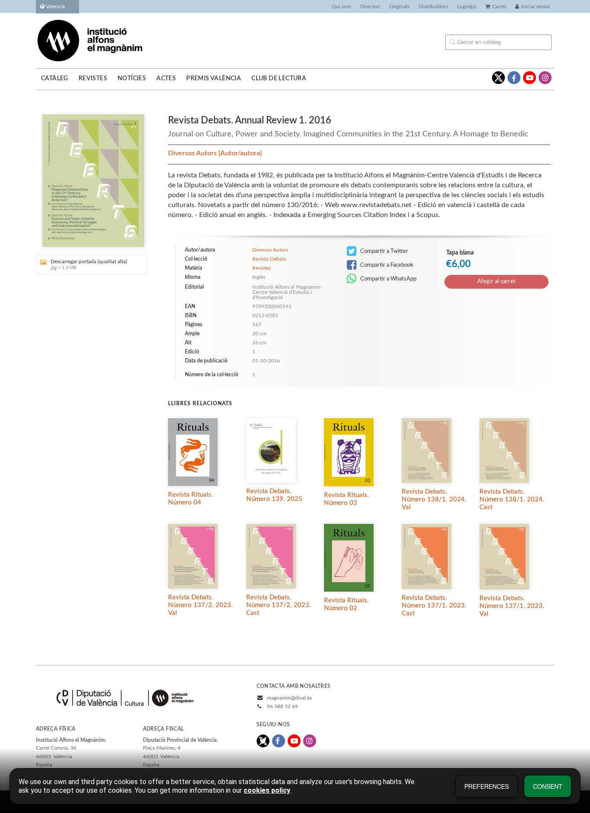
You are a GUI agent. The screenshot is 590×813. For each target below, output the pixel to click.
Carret (499, 6)
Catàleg (54, 79)
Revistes (93, 79)
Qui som (341, 6)
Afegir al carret (496, 281)
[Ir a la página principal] (90, 40)
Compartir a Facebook (386, 265)
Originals (399, 6)
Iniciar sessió (535, 6)
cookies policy (267, 790)
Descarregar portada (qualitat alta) (89, 264)
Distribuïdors (433, 6)
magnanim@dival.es (289, 697)
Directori (370, 6)
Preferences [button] (486, 786)
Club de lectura (278, 79)
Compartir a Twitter (383, 251)
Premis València (213, 79)
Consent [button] (547, 786)
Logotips (466, 6)
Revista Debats (269, 259)
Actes (166, 79)
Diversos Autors (193, 153)
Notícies (131, 79)
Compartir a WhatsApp (387, 278)
